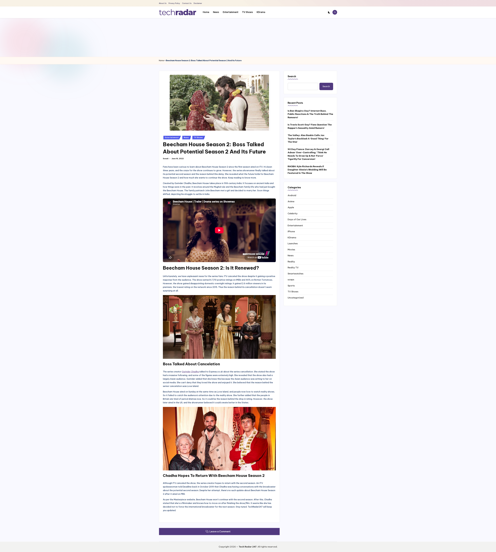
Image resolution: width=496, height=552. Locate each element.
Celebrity (292, 213)
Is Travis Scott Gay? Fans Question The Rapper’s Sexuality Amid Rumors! (310, 126)
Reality (291, 261)
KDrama (292, 237)
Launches (293, 243)
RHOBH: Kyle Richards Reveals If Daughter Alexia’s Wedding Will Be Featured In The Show (307, 169)
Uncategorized (296, 297)
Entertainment (172, 137)
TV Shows (198, 137)
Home (161, 60)
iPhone (291, 231)
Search (292, 76)
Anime (291, 201)
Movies (291, 249)
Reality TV (293, 267)
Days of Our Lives (297, 219)
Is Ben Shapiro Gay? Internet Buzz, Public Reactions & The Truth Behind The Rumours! (310, 114)
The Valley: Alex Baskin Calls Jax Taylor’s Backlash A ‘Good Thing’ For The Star (308, 138)
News (186, 137)
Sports (291, 285)
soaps (291, 279)
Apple (291, 207)
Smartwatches (295, 273)
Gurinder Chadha (190, 371)
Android (292, 195)
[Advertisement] (248, 37)
